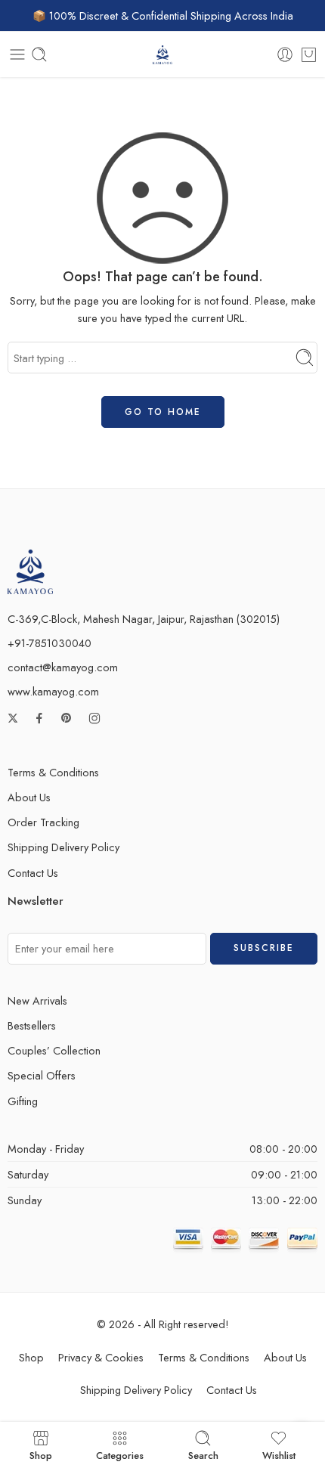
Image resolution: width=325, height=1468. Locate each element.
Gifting (23, 1101)
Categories (120, 1454)
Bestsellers (32, 1025)
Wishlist (279, 1454)
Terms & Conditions (53, 772)
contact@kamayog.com (63, 667)
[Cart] (308, 54)
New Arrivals (37, 1000)
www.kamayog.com (53, 691)
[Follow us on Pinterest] (66, 718)
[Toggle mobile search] (39, 54)
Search (203, 1454)
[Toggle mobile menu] (17, 54)
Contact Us (33, 873)
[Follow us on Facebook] (39, 718)
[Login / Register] (285, 54)
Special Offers (42, 1075)
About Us (29, 797)
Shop (31, 1357)
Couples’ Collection (54, 1050)
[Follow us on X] (13, 718)
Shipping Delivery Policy (63, 847)
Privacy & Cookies (101, 1357)
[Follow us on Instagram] (94, 718)
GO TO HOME (163, 412)
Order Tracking (43, 822)
